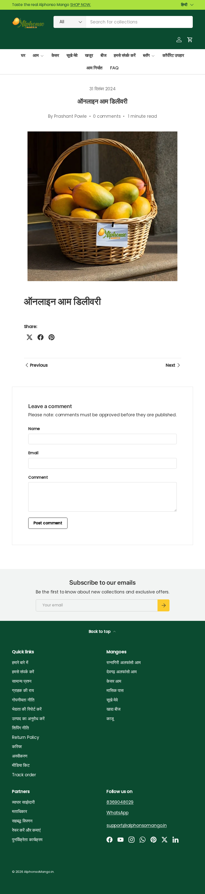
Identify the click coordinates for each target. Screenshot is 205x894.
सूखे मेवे (72, 55)
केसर (55, 55)
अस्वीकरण (19, 756)
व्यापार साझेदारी (23, 802)
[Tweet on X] (29, 337)
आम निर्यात (94, 67)
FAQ (114, 67)
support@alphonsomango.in (136, 825)
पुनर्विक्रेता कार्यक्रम (27, 840)
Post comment (48, 523)
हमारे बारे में (20, 663)
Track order (24, 775)
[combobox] (123, 22)
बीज (103, 55)
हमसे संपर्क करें (124, 55)
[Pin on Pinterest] (51, 337)
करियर (17, 747)
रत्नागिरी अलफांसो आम (123, 663)
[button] (190, 39)
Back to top (100, 631)
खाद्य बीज (113, 709)
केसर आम (113, 681)
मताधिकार (19, 811)
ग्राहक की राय (23, 690)
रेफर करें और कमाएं (26, 830)
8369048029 (120, 802)
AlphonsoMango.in (39, 872)
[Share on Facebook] (40, 337)
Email (33, 452)
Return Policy (25, 737)
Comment (38, 477)
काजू (110, 719)
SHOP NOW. (80, 4)
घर (23, 55)
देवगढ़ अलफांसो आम (121, 672)
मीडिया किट (21, 765)
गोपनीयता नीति (23, 700)
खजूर (89, 55)
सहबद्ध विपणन (22, 821)
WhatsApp (117, 813)
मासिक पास (115, 690)
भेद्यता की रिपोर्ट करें (27, 709)
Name (34, 428)
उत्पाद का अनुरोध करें (28, 719)
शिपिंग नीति (20, 728)
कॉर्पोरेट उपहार (173, 55)
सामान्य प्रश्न (21, 681)
